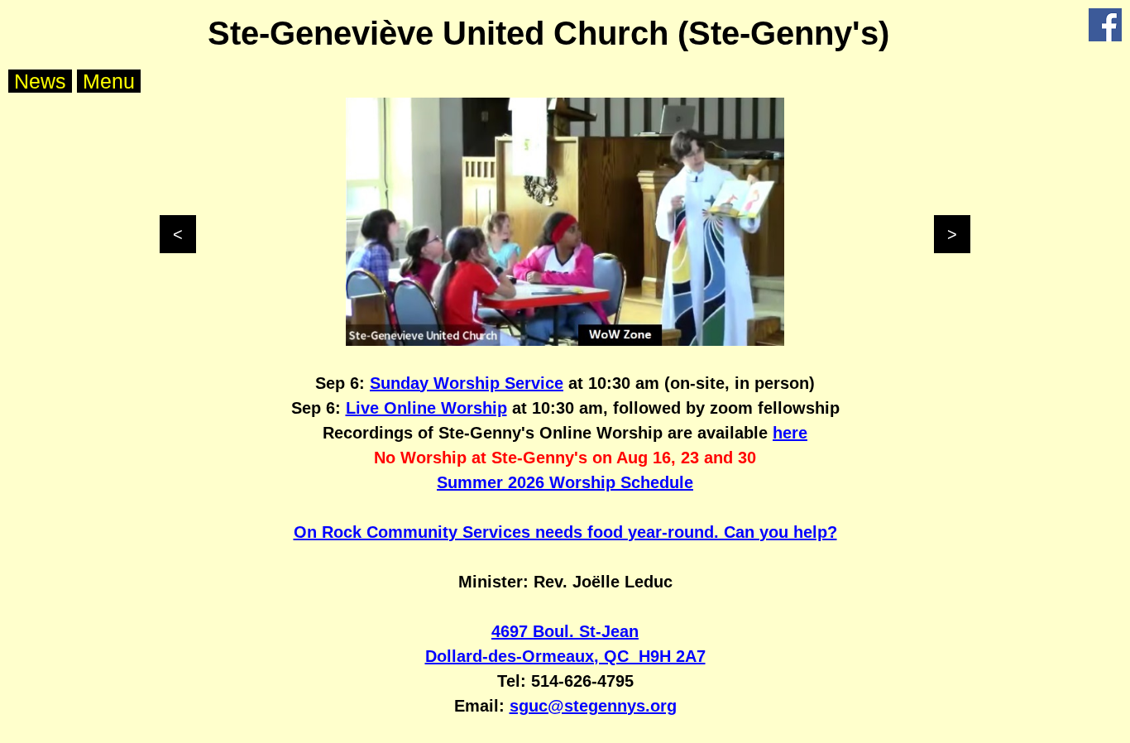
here (790, 433)
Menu (109, 81)
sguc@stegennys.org (593, 706)
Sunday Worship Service (466, 383)
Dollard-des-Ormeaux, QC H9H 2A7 (565, 656)
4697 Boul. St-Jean (565, 631)
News (40, 81)
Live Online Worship (426, 408)
